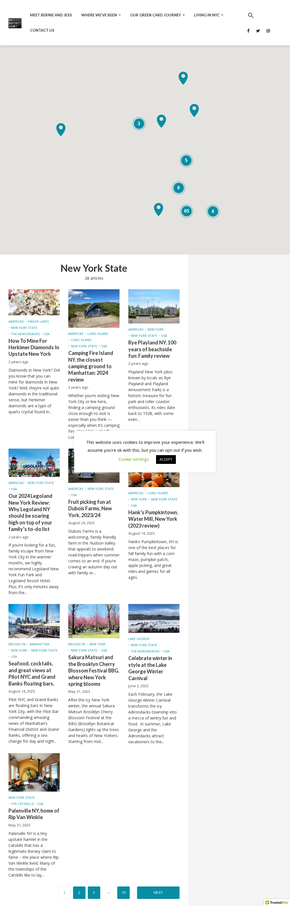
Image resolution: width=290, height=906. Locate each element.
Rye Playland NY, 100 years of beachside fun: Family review (152, 349)
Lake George (139, 639)
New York (156, 329)
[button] (161, 121)
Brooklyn (16, 644)
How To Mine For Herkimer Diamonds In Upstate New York (33, 347)
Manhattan (39, 644)
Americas (16, 321)
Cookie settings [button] (134, 459)
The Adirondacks (25, 334)
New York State (24, 327)
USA (47, 334)
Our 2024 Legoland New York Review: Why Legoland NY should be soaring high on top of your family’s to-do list (30, 512)
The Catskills (22, 804)
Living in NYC (206, 15)
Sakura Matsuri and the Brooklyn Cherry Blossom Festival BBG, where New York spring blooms (93, 670)
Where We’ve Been (99, 15)
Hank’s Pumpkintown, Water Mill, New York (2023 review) (153, 519)
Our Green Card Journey (155, 15)
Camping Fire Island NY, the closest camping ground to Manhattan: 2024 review (90, 366)
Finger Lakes (38, 321)
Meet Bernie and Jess (51, 15)
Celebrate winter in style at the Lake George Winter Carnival (150, 668)
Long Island (98, 333)
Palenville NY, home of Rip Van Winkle (33, 814)
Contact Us (42, 30)
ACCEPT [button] (165, 459)
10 (123, 892)
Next (158, 892)
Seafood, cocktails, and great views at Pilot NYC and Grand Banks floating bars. (32, 673)
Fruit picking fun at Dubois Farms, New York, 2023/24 (90, 508)
